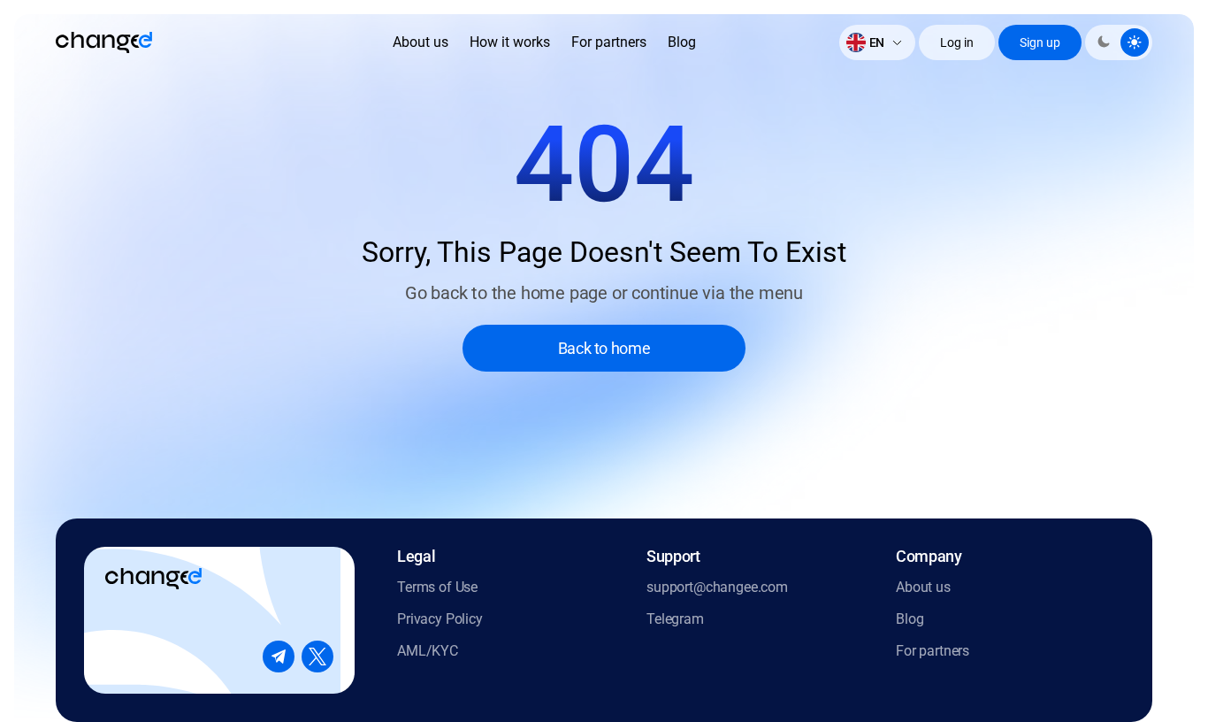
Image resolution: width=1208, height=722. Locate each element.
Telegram (675, 619)
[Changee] (104, 42)
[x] (317, 656)
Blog (682, 42)
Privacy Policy (440, 619)
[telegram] (278, 656)
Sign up (1040, 42)
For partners (608, 42)
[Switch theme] (1118, 42)
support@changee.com (717, 587)
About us (420, 42)
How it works (510, 42)
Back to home (604, 348)
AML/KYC (427, 650)
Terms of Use (437, 587)
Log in (957, 42)
